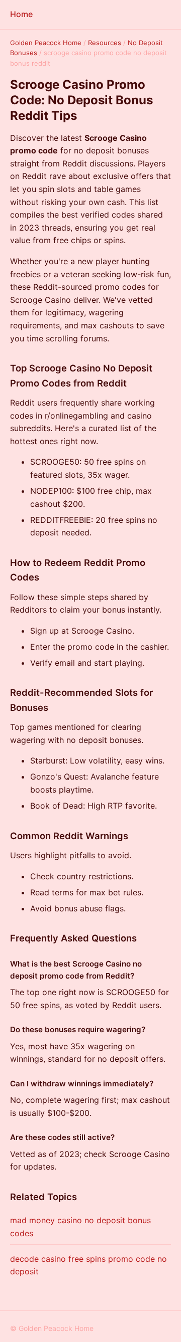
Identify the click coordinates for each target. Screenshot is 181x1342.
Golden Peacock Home (45, 43)
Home (21, 14)
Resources (104, 43)
